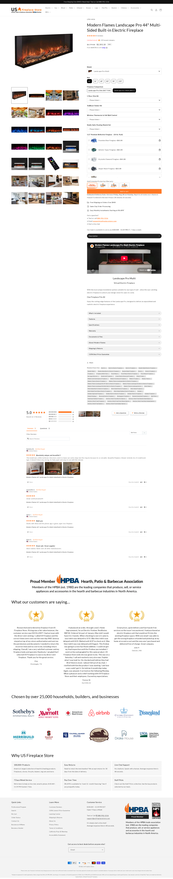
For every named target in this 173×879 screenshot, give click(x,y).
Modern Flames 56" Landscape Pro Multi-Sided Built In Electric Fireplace (50, 502)
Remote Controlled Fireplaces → (140, 396)
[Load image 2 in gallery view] (37, 95)
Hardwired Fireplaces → (107, 376)
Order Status (15, 817)
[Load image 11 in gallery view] (54, 130)
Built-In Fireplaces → (131, 368)
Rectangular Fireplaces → (123, 396)
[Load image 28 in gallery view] (71, 198)
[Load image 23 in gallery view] (54, 181)
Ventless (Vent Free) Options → (96, 403)
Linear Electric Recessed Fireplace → (125, 376)
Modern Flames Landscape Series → (133, 386)
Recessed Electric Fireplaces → (107, 396)
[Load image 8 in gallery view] (71, 113)
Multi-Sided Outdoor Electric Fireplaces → (125, 391)
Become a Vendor (17, 828)
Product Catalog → (92, 396)
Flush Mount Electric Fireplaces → (130, 373)
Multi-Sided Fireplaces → (137, 388)
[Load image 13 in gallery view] (19, 147)
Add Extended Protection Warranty (100, 181)
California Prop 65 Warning (58, 831)
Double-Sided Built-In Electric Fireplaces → (109, 371)
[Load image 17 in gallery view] (19, 164)
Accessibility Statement (57, 835)
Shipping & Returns (55, 817)
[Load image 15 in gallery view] (54, 147)
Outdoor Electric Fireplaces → (135, 393)
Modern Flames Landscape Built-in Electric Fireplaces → (123, 381)
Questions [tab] (43, 428)
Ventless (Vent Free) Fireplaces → (97, 401)
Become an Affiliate (18, 824)
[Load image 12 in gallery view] (71, 130)
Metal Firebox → (141, 376)
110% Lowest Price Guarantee (59, 810)
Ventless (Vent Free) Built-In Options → (116, 398)
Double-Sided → (92, 371)
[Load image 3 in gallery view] (54, 95)
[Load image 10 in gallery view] (37, 130)
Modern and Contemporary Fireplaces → (98, 378)
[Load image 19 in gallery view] (54, 164)
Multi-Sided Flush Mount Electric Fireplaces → (100, 391)
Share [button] (91, 362)
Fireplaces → (91, 373)
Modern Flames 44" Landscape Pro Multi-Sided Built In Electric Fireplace (50, 477)
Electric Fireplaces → (150, 371)
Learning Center (54, 814)
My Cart (14, 814)
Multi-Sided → (148, 386)
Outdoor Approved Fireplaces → (96, 393)
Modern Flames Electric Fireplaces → (97, 381)
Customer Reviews (55, 807)
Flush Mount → (115, 373)
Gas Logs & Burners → (93, 376)
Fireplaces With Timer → (103, 373)
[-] (92, 185)
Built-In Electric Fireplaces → (116, 368)
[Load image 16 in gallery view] (71, 147)
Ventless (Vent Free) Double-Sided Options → (140, 398)
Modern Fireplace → (135, 378)
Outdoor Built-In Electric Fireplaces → (116, 393)
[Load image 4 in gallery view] (71, 95)
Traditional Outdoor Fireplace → (96, 398)
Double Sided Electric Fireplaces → (148, 368)
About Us (52, 821)
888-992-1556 (102, 218)
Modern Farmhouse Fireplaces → (118, 378)
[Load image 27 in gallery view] (54, 198)
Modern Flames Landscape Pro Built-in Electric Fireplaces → (138, 383)
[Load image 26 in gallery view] (37, 198)
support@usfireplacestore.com (105, 221)
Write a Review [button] (139, 413)
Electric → (140, 371)
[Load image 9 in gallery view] (19, 130)
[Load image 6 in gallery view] (37, 113)
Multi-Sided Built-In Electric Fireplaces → (98, 388)
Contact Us (15, 821)
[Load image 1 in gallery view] (19, 95)
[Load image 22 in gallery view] (37, 181)
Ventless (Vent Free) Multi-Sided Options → (144, 401)
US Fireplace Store (88, 866)
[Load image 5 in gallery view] (19, 113)
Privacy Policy (53, 824)
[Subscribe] (102, 849)
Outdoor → (140, 391)
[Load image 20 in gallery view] (71, 164)
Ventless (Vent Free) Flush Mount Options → (119, 401)
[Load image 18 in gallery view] (37, 164)
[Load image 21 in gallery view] (19, 181)
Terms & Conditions (56, 828)
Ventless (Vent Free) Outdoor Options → (116, 403)
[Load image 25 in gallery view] (19, 198)
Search (13, 810)
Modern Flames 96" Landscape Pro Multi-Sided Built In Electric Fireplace (50, 552)
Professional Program (18, 807)
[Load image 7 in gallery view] (54, 113)
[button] (48, 8)
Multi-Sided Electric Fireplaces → (120, 388)
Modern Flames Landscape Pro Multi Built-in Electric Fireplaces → (105, 386)
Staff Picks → (154, 396)
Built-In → (104, 368)
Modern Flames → (146, 378)
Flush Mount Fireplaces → (147, 373)
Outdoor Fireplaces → (150, 393)
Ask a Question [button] (121, 413)
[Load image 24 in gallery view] (71, 181)
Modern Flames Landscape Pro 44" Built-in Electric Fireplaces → (104, 383)
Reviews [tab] (30, 428)
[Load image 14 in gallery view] (37, 147)
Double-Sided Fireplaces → (129, 371)
